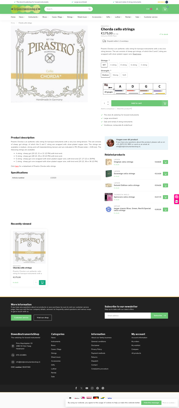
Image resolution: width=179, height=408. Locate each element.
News (21, 17)
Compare (135, 349)
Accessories (96, 17)
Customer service (150, 17)
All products (136, 353)
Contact (94, 365)
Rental (128, 17)
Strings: (105, 60)
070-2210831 (21, 355)
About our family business (101, 337)
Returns (94, 357)
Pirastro (105, 26)
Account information (139, 337)
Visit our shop (43, 317)
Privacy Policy (96, 349)
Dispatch (94, 361)
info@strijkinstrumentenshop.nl (28, 362)
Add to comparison (108, 109)
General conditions (98, 341)
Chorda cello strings (25, 23)
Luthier (117, 17)
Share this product (123, 109)
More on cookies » (169, 403)
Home (13, 17)
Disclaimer (95, 345)
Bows (45, 17)
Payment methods (98, 353)
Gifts (108, 17)
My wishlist (136, 345)
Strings (70, 17)
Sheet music (82, 17)
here (17, 166)
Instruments (33, 17)
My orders (135, 341)
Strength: (106, 70)
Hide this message (151, 403)
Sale (137, 17)
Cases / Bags (57, 17)
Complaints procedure (99, 369)
